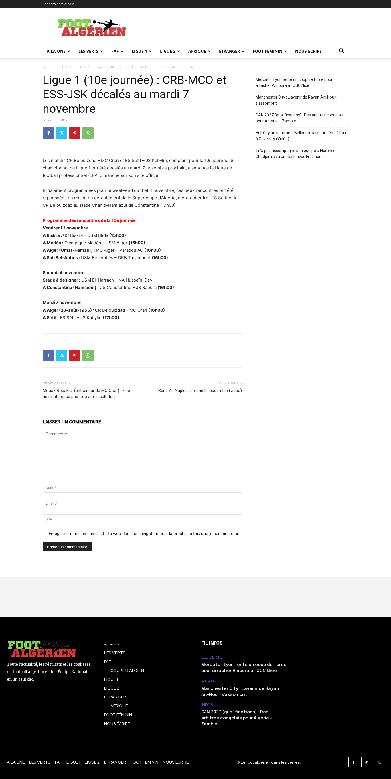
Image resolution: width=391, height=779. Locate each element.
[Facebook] (48, 133)
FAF (115, 51)
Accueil (48, 67)
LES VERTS (88, 51)
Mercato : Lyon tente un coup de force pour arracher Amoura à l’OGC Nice (294, 82)
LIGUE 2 (167, 51)
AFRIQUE (197, 51)
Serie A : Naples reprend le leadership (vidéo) (200, 390)
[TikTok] (366, 762)
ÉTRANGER (229, 51)
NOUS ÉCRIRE (308, 51)
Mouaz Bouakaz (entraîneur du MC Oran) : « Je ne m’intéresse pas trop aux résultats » (86, 393)
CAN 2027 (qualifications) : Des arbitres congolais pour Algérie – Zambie (300, 118)
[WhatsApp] (88, 133)
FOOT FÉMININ (267, 51)
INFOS (207, 704)
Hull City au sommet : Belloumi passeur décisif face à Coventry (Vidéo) (301, 135)
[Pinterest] (74, 133)
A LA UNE (210, 681)
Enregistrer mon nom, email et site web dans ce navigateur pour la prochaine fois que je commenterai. (144, 533)
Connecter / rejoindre (58, 4)
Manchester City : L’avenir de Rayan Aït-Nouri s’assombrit (296, 100)
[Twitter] (61, 133)
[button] (341, 51)
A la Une (56, 51)
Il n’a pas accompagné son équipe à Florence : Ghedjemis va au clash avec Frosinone (296, 153)
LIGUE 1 (139, 51)
